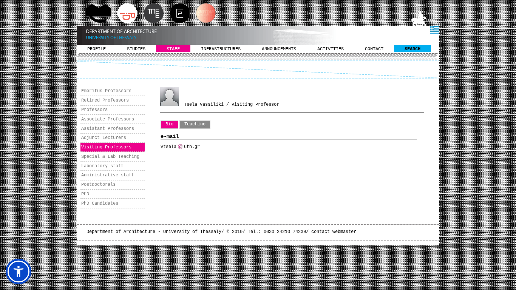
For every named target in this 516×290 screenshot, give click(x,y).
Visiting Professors (106, 147)
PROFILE (96, 49)
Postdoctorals (98, 184)
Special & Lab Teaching (110, 156)
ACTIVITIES (330, 49)
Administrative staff (107, 175)
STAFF (173, 49)
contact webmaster (333, 231)
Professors (94, 110)
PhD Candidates (99, 203)
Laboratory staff (102, 166)
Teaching (194, 124)
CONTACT (374, 49)
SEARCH (412, 49)
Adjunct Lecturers (103, 137)
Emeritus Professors (106, 91)
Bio (169, 124)
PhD (85, 194)
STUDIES (136, 49)
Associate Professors (107, 119)
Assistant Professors (107, 128)
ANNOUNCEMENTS (279, 49)
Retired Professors (105, 100)
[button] (18, 271)
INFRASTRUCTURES (221, 49)
